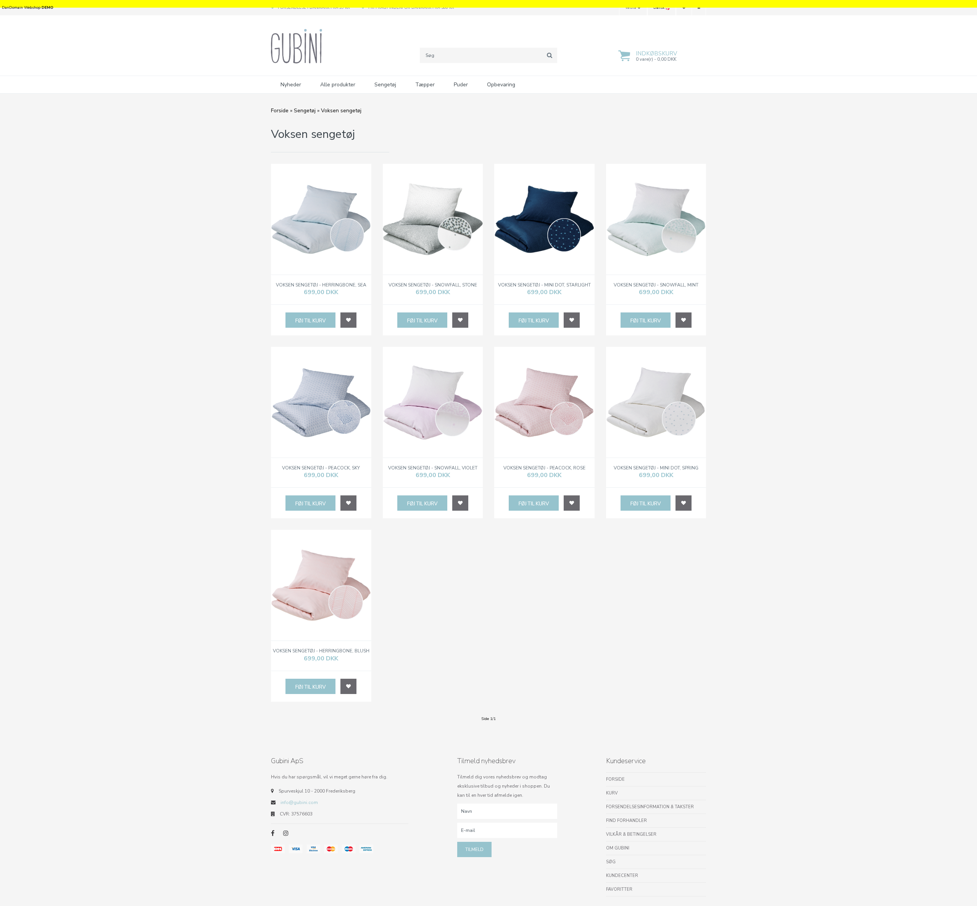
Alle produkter (337, 84)
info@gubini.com (299, 802)
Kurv (612, 793)
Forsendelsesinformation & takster (650, 807)
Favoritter (619, 889)
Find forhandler (626, 820)
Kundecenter (622, 875)
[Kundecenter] (699, 7)
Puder (461, 84)
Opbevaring (501, 84)
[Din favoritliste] (684, 7)
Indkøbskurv (656, 53)
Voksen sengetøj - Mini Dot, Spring (656, 468)
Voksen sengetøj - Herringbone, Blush (321, 651)
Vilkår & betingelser (631, 834)
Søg (611, 862)
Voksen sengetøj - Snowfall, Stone (433, 285)
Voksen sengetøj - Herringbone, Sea (321, 285)
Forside (280, 110)
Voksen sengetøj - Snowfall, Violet (432, 468)
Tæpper (425, 84)
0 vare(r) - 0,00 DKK (656, 59)
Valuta (631, 7)
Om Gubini (617, 848)
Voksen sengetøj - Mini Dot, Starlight (544, 285)
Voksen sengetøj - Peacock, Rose (544, 468)
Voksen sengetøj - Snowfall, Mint (656, 285)
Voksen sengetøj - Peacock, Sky (321, 468)
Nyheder (291, 84)
